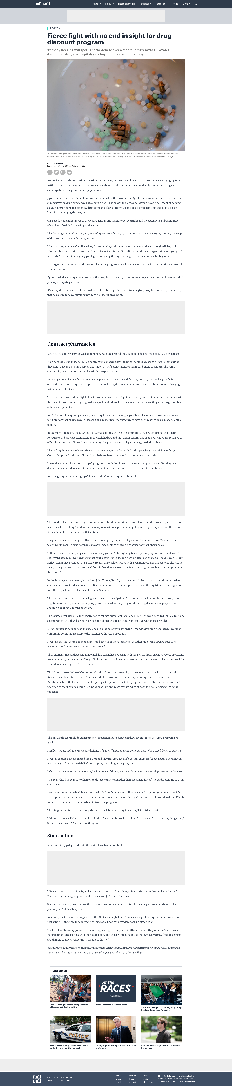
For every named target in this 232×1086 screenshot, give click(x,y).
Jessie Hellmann (56, 163)
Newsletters (120, 1082)
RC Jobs (145, 1079)
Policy (55, 28)
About (118, 1076)
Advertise (146, 1076)
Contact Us (133, 1076)
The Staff (132, 1082)
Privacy (132, 1079)
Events (118, 1079)
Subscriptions (147, 1082)
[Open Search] (196, 3)
